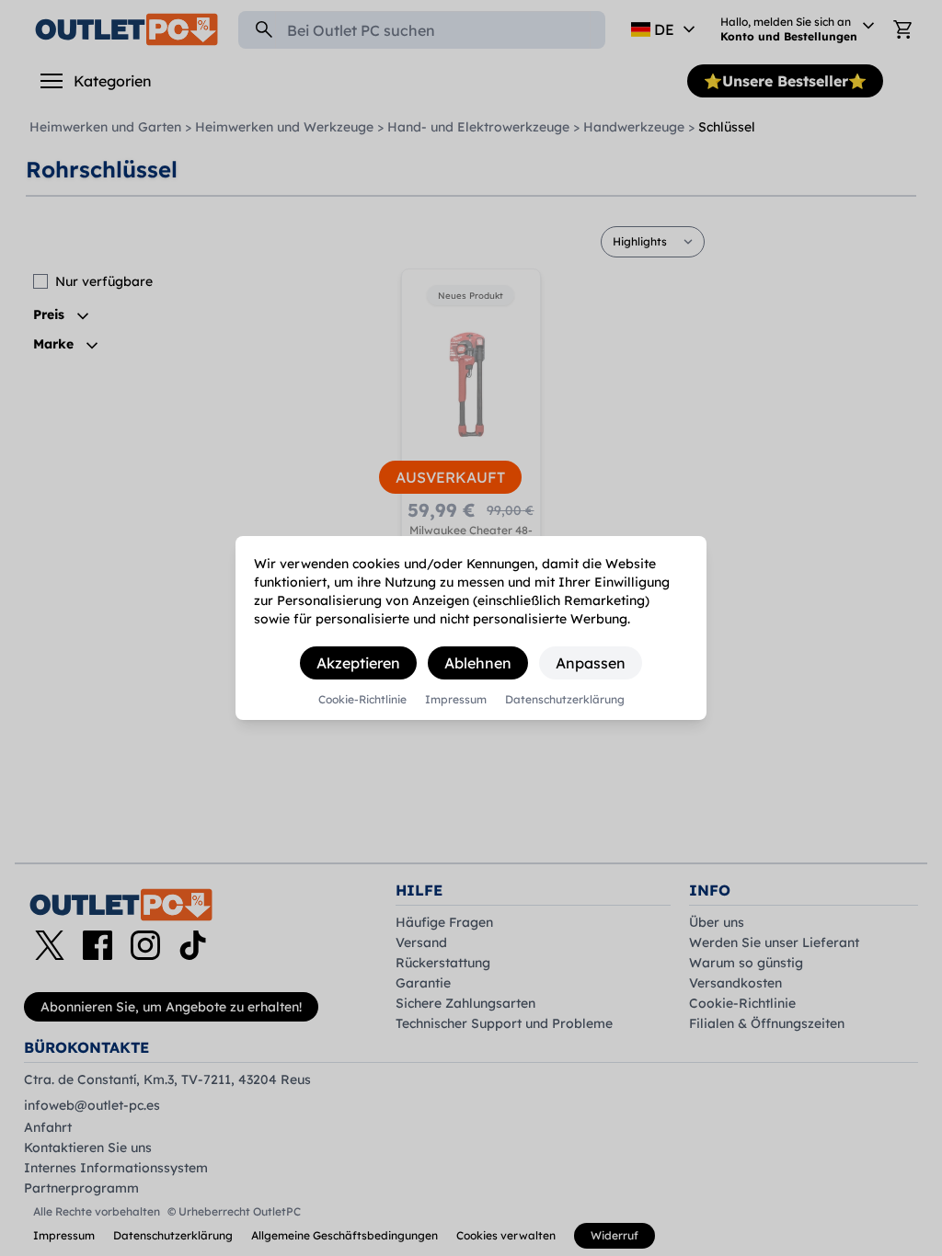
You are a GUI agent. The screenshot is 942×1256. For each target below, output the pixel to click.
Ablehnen (477, 663)
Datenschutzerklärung (565, 699)
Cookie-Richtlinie (362, 699)
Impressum (456, 699)
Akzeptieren (358, 663)
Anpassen (591, 663)
